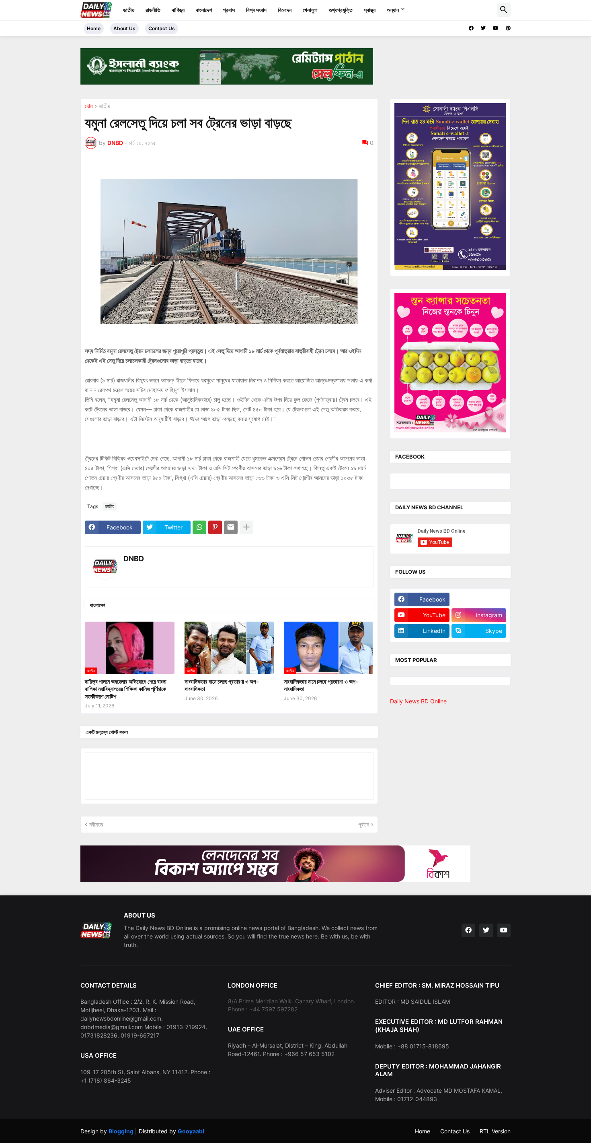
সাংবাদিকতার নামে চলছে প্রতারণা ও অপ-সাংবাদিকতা (222, 685)
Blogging (121, 1131)
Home (94, 28)
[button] (504, 10)
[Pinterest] (215, 527)
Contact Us (161, 28)
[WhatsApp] (199, 527)
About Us (124, 28)
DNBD (133, 558)
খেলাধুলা (310, 9)
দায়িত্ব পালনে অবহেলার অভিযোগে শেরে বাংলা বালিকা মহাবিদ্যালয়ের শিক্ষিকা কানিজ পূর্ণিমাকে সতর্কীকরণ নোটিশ (125, 688)
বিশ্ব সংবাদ (256, 9)
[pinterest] (508, 28)
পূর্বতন (363, 824)
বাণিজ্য (178, 9)
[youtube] (496, 28)
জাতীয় (128, 9)
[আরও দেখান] (246, 527)
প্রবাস (229, 9)
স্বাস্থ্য (370, 9)
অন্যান (393, 9)
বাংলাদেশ (204, 9)
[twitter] (483, 28)
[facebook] (471, 28)
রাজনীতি (153, 9)
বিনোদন (284, 9)
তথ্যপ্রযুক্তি (341, 9)
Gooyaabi (191, 1131)
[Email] (231, 527)
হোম (88, 106)
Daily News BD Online (418, 701)
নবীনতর (96, 824)
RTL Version (495, 1131)
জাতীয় (104, 106)
